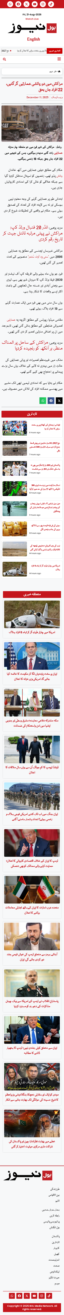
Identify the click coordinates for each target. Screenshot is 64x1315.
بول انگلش (54, 1228)
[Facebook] (18, 4)
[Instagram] (43, 4)
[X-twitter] (26, 4)
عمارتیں (58, 153)
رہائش (59, 176)
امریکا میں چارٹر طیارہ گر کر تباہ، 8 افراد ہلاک (32, 632)
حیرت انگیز (54, 1278)
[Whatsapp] (10, 4)
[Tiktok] (51, 4)
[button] (42, 400)
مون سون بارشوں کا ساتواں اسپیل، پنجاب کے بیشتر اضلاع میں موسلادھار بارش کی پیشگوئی (45, 507)
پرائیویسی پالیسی (51, 1222)
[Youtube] (35, 4)
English (33, 39)
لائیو (58, 1201)
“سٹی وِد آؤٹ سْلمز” (38, 257)
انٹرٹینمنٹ (54, 1260)
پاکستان (56, 1236)
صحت (56, 1266)
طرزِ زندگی (55, 1189)
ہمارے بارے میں (51, 1210)
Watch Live (32, 19)
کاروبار (57, 1248)
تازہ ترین (52, 71)
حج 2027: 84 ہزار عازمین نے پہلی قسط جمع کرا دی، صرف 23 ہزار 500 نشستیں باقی (44, 447)
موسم (57, 1284)
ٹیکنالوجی (55, 1272)
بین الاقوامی (54, 1195)
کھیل (57, 1254)
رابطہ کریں (55, 1216)
